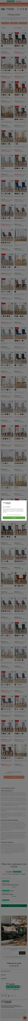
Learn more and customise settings (14, 514)
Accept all (14, 517)
